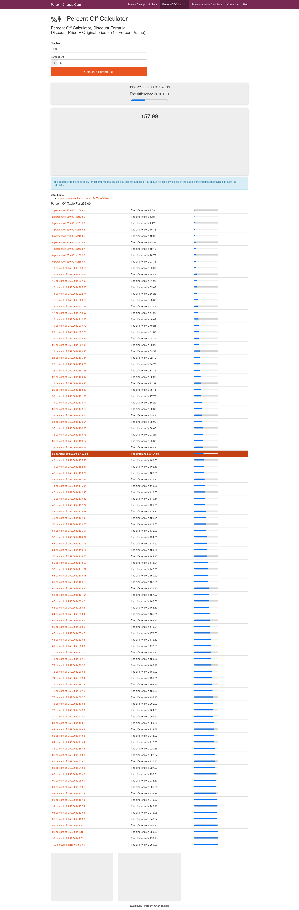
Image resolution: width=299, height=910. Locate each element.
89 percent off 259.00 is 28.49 (68, 774)
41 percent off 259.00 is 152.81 (69, 466)
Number (55, 43)
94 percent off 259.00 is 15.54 (68, 806)
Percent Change (142, 4)
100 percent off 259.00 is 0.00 (68, 844)
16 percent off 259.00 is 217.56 (69, 306)
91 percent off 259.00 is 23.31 (68, 787)
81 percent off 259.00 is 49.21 (68, 723)
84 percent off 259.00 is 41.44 (68, 742)
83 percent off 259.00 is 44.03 (68, 735)
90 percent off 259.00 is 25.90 (68, 780)
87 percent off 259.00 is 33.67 (68, 761)
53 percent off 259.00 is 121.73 (69, 543)
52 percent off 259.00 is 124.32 (69, 537)
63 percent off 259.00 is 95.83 (68, 607)
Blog (245, 4)
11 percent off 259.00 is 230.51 (69, 274)
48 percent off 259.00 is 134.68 (69, 511)
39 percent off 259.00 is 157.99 (70, 453)
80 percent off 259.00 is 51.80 (68, 716)
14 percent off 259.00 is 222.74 (69, 293)
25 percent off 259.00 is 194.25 (69, 364)
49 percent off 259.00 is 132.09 (69, 518)
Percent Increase (207, 4)
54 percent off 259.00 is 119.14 (69, 550)
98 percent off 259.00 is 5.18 (68, 831)
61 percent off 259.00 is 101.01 (69, 594)
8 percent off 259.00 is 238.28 (68, 255)
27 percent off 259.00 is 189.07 (69, 377)
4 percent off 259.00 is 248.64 (68, 229)
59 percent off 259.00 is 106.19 (69, 582)
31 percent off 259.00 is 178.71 (69, 402)
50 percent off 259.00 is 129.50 (69, 524)
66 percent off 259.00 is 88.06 (68, 626)
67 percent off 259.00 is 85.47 (68, 633)
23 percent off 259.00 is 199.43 (69, 351)
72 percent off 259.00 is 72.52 (68, 665)
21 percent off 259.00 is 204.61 (69, 338)
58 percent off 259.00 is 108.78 (69, 575)
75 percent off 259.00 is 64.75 (68, 684)
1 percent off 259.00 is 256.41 (68, 210)
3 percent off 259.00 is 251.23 (68, 223)
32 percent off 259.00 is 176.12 (69, 409)
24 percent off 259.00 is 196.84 (69, 357)
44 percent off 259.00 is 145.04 (69, 485)
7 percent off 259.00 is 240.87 (68, 248)
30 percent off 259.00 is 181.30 (69, 396)
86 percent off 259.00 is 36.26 (68, 755)
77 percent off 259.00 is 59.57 (68, 697)
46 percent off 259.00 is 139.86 (69, 498)
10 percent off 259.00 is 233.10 (69, 268)
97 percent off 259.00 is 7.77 (68, 825)
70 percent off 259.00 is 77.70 (68, 652)
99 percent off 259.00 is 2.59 (68, 838)
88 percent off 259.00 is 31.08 (68, 767)
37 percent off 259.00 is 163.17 (69, 441)
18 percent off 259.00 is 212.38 (69, 319)
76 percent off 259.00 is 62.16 (68, 691)
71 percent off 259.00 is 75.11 (68, 658)
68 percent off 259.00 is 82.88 (68, 639)
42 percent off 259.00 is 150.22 (69, 473)
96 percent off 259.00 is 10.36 (68, 819)
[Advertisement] (149, 150)
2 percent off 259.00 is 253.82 (68, 216)
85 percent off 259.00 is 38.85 (68, 748)
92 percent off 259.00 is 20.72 (68, 793)
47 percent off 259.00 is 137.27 (69, 505)
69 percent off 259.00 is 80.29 (68, 646)
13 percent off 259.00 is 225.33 (69, 287)
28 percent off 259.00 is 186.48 (69, 383)
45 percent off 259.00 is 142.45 (69, 492)
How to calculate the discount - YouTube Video (83, 198)
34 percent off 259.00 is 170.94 (69, 421)
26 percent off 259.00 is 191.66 (69, 370)
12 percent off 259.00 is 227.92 (69, 280)
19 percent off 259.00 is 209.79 (69, 325)
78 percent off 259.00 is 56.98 (68, 703)
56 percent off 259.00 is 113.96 (69, 562)
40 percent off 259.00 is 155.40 (69, 460)
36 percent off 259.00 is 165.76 (69, 434)
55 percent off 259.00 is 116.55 (69, 556)
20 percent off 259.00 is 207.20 (69, 332)
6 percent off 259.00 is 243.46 (68, 242)
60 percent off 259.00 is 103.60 (69, 588)
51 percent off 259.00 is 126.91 (69, 530)
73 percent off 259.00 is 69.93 (68, 671)
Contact (231, 4)
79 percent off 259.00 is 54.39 (68, 710)
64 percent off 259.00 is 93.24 (68, 614)
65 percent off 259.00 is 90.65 (68, 620)
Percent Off (174, 4)
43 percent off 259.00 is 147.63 (69, 479)
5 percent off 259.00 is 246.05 (68, 236)
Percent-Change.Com (66, 4)
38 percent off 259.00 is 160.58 (69, 447)
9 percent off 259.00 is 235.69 (68, 261)
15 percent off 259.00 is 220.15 (69, 300)
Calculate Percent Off (99, 71)
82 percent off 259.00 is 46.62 (68, 729)
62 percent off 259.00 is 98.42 (68, 601)
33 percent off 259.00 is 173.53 (69, 415)
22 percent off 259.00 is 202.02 (69, 345)
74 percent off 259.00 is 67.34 (68, 678)
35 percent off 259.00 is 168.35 (69, 428)
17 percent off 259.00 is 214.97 (69, 312)
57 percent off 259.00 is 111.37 (69, 569)
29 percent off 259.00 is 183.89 (69, 389)
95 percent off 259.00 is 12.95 (68, 812)
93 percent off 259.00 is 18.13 (68, 799)
